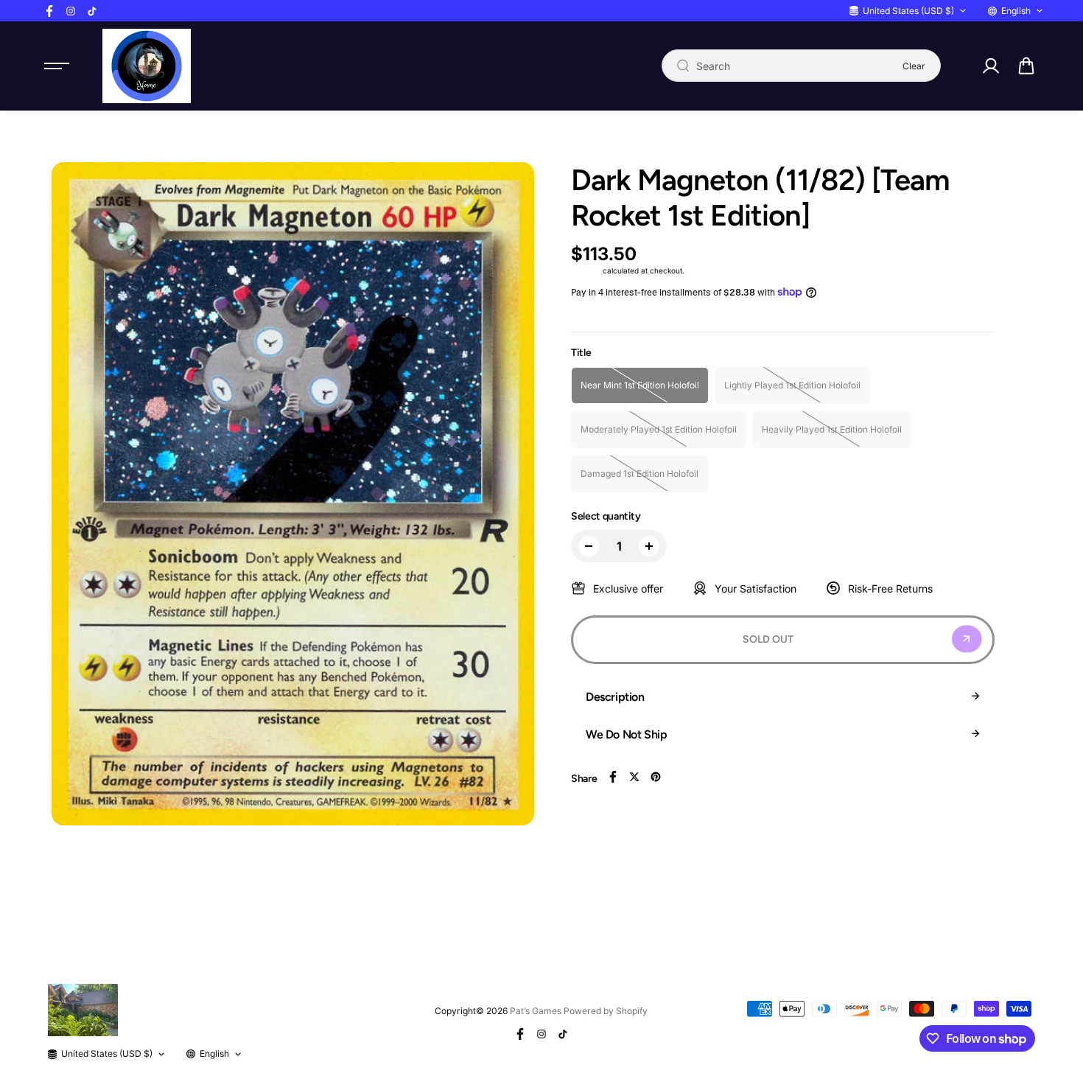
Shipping (585, 270)
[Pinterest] (656, 777)
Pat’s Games (535, 1010)
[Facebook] (49, 11)
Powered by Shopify (606, 1010)
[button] (1026, 65)
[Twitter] (634, 777)
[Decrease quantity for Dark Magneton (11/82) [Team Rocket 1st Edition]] (588, 546)
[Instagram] (71, 11)
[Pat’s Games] (146, 66)
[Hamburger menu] (57, 65)
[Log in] (990, 65)
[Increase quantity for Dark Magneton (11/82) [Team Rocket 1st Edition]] (649, 546)
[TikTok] (92, 11)
